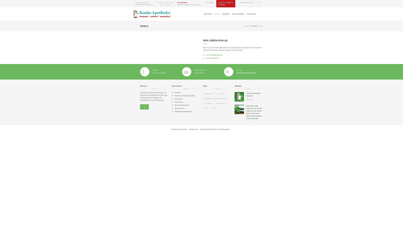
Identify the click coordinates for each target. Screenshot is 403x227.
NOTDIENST (210, 2)
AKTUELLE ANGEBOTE (225, 2)
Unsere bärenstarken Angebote (253, 94)
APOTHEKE (208, 14)
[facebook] (258, 2)
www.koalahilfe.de (212, 58)
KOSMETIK (226, 14)
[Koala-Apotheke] (152, 14)
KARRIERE (221, 4)
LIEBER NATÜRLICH (221, 103)
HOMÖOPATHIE (209, 94)
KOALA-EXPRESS (238, 14)
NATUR (216, 14)
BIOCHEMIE (208, 103)
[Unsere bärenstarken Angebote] (239, 97)
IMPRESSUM (193, 129)
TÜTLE (206, 108)
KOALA (214, 108)
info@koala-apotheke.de (246, 73)
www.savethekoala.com (214, 55)
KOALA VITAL (251, 14)
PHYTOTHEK (221, 94)
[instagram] (258, 4)
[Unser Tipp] (239, 109)
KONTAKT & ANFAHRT (179, 129)
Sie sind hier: (248, 26)
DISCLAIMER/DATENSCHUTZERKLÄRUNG (215, 129)
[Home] (200, 14)
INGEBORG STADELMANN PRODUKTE (216, 98)
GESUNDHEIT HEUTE (247, 2)
